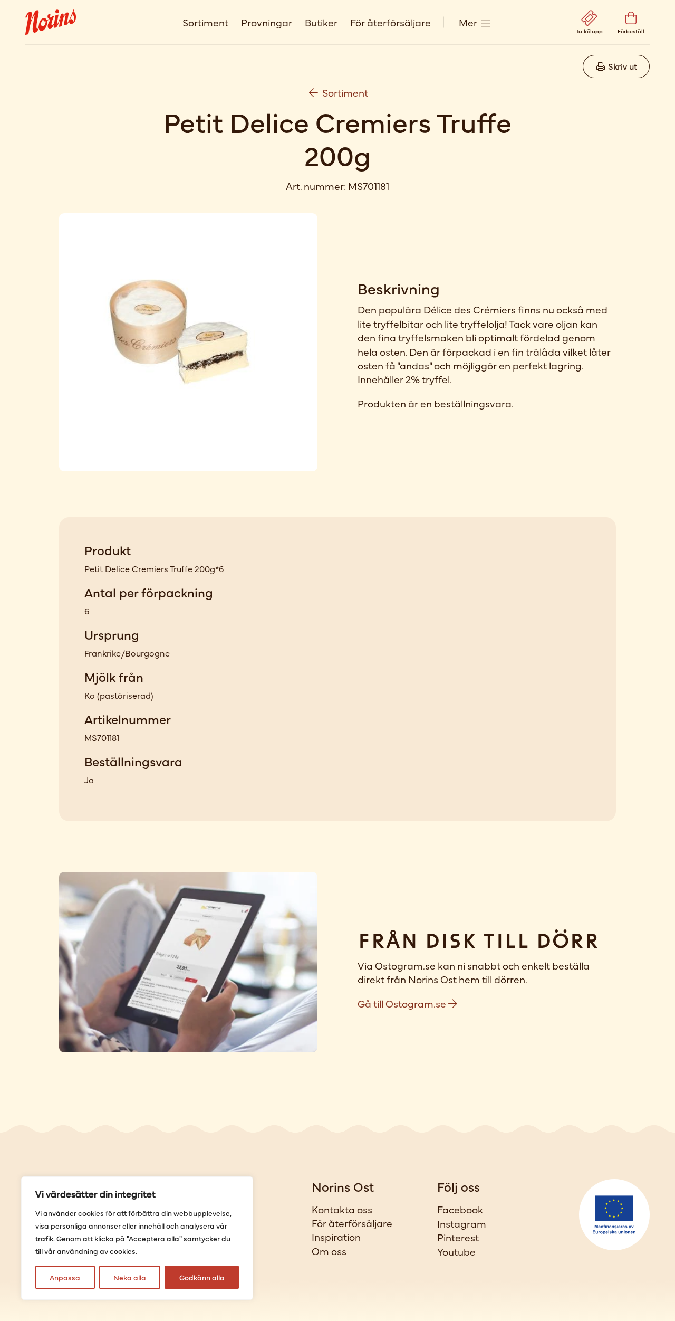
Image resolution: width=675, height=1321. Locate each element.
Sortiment (205, 22)
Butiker (321, 22)
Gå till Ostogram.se (403, 1003)
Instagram (461, 1223)
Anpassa (65, 1277)
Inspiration (336, 1236)
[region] (137, 1238)
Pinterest (458, 1237)
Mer (468, 22)
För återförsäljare (390, 22)
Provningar (266, 22)
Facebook (460, 1209)
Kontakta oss (342, 1209)
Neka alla (129, 1277)
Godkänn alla (202, 1277)
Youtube (456, 1251)
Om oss (329, 1251)
